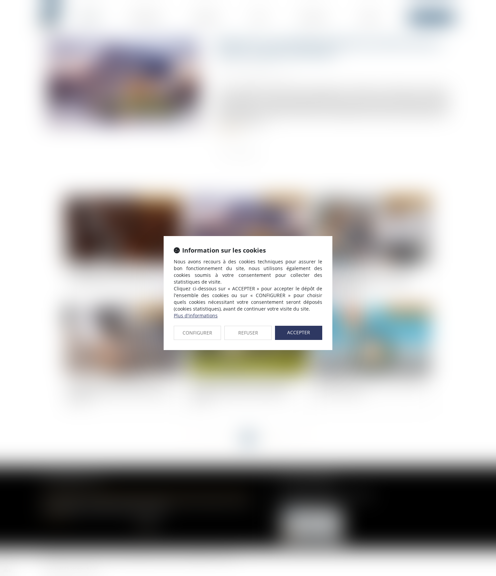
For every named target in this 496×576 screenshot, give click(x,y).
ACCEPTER (298, 332)
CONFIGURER (197, 332)
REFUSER (248, 332)
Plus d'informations (196, 315)
